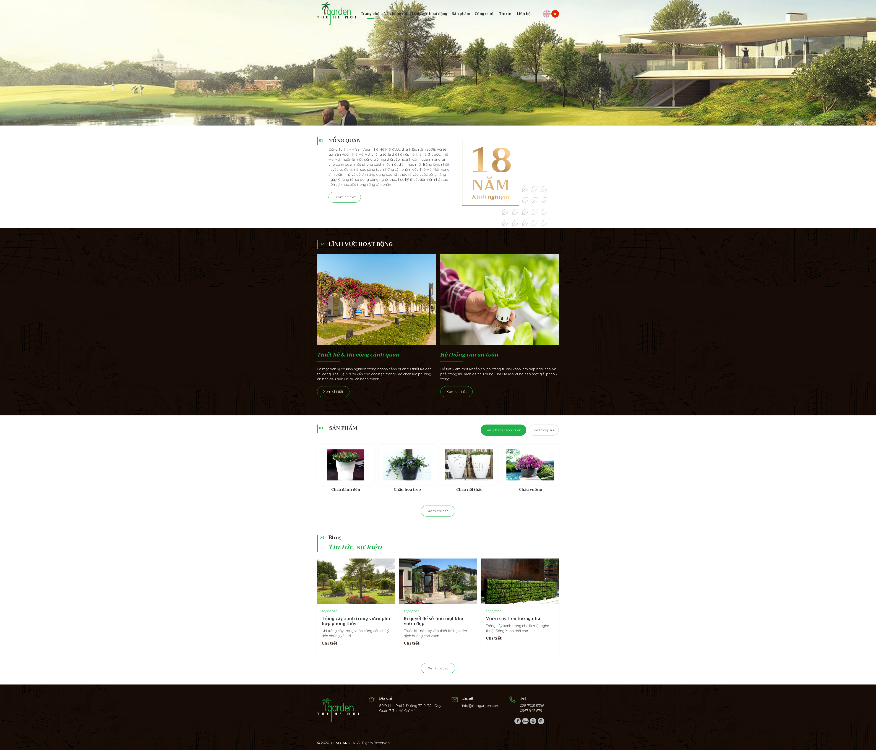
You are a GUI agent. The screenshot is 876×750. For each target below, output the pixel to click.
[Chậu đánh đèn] (346, 465)
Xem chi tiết (346, 197)
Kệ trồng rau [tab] (544, 430)
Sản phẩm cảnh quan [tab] (503, 430)
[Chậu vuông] (530, 465)
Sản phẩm (461, 14)
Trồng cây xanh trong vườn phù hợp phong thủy (356, 621)
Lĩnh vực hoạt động (429, 14)
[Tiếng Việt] (555, 13)
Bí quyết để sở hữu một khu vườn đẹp (433, 621)
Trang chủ (370, 14)
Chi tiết (329, 643)
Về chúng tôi (395, 14)
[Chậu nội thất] (469, 465)
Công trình (485, 14)
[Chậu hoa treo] (407, 465)
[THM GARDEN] (336, 13)
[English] (546, 13)
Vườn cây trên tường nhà (513, 618)
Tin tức (505, 14)
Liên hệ (523, 14)
